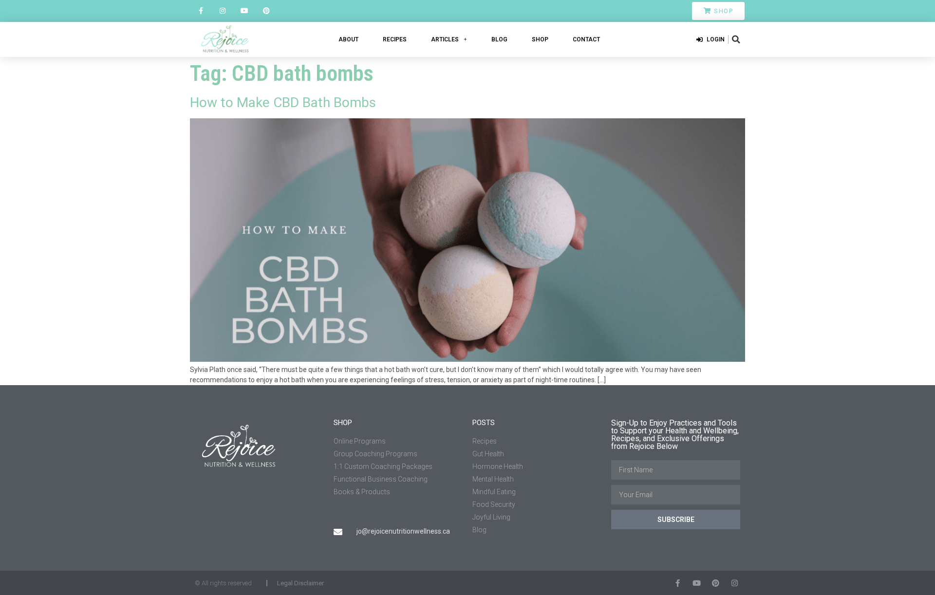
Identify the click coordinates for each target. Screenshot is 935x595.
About (348, 39)
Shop (540, 39)
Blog (499, 39)
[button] (736, 39)
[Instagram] (223, 11)
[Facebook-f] (201, 11)
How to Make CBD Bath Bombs (283, 102)
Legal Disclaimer (300, 583)
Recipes (395, 39)
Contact (586, 39)
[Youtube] (245, 11)
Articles (445, 39)
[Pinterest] (266, 11)
